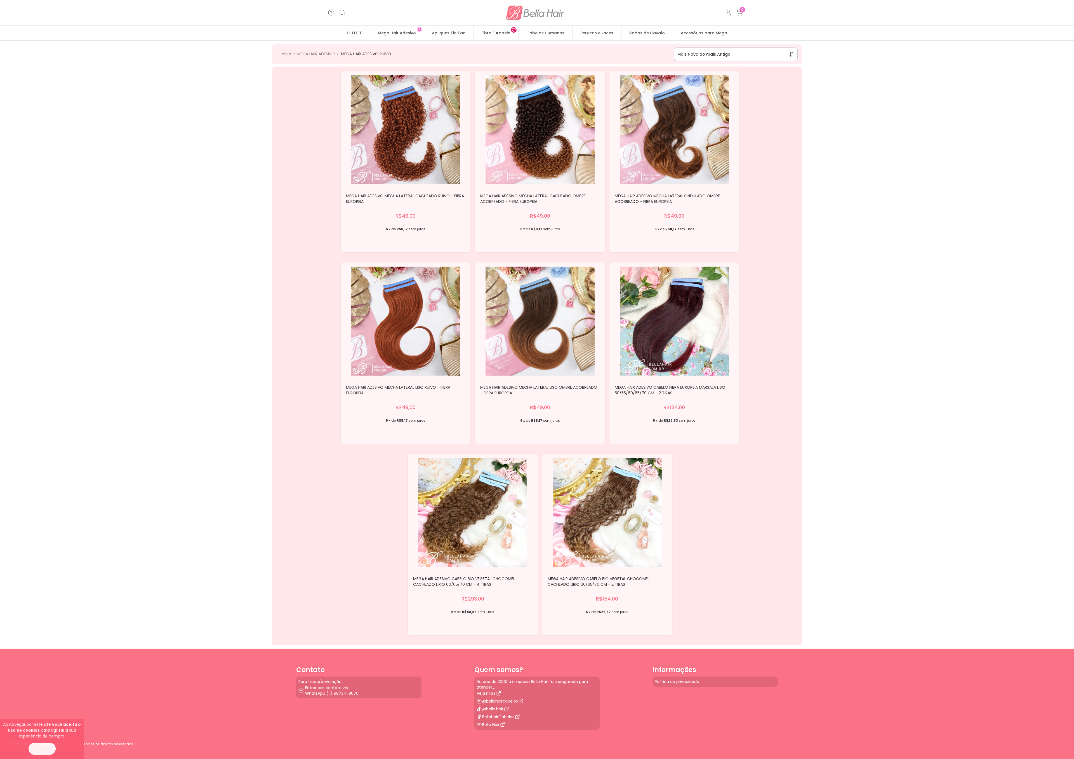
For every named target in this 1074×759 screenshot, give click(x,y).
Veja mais (486, 693)
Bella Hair (491, 724)
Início (286, 54)
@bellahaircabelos (500, 701)
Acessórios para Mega (704, 33)
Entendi (42, 748)
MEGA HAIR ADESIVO (316, 54)
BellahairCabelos (498, 717)
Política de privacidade (677, 681)
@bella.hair (492, 709)
